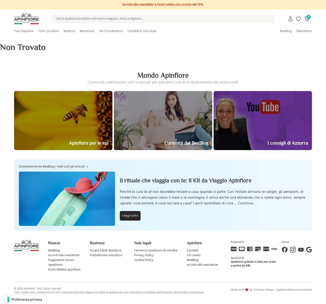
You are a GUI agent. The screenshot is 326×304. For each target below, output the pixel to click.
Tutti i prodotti (48, 31)
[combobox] (163, 19)
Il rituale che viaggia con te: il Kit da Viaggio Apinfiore (186, 180)
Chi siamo (193, 255)
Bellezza (69, 31)
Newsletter (304, 31)
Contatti (193, 250)
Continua (245, 203)
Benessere (87, 31)
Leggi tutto (130, 215)
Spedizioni (55, 265)
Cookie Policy (143, 260)
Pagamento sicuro (61, 260)
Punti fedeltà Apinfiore (64, 269)
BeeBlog (286, 31)
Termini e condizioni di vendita (155, 250)
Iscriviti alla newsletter (64, 255)
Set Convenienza (111, 31)
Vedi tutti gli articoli (70, 166)
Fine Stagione (23, 31)
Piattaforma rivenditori (106, 255)
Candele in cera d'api (142, 31)
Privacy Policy (144, 255)
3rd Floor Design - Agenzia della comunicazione (283, 290)
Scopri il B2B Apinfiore (105, 250)
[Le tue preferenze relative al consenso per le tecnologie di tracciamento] (25, 299)
